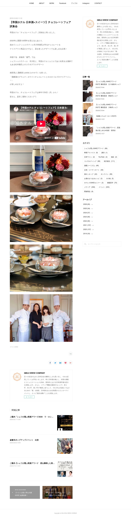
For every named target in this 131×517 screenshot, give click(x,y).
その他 (110, 178)
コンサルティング (92, 161)
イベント (104, 187)
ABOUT (41, 3)
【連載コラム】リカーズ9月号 (106, 116)
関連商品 (88, 191)
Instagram (86, 3)
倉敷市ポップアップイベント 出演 (24, 440)
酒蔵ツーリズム (91, 165)
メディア (89, 187)
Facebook (62, 3)
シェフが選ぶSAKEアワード (95, 148)
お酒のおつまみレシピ (93, 178)
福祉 (114, 157)
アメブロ (74, 3)
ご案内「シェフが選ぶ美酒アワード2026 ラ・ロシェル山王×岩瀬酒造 (38, 416)
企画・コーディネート (93, 170)
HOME (31, 3)
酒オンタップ (90, 174)
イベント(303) (14, 347)
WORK (51, 3)
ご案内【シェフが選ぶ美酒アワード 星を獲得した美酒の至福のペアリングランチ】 (44, 463)
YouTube (102, 157)
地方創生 (109, 161)
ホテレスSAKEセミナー (93, 182)
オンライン (106, 174)
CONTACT (98, 3)
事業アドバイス (91, 152)
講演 (104, 152)
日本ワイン (89, 157)
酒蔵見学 (112, 182)
